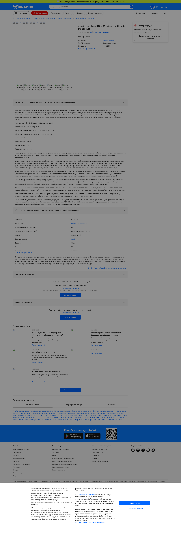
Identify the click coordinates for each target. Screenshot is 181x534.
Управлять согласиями (134, 508)
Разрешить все (134, 503)
